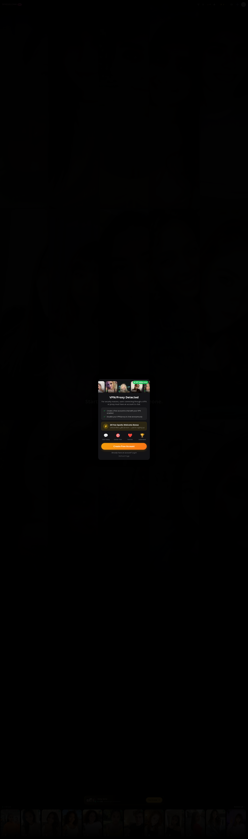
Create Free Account (124, 446)
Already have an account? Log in (124, 452)
